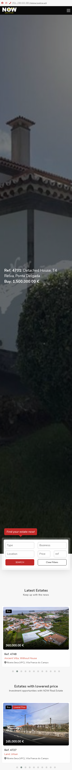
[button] (13, 671)
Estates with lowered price (36, 686)
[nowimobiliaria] (2, 3)
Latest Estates (36, 590)
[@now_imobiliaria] (6, 3)
